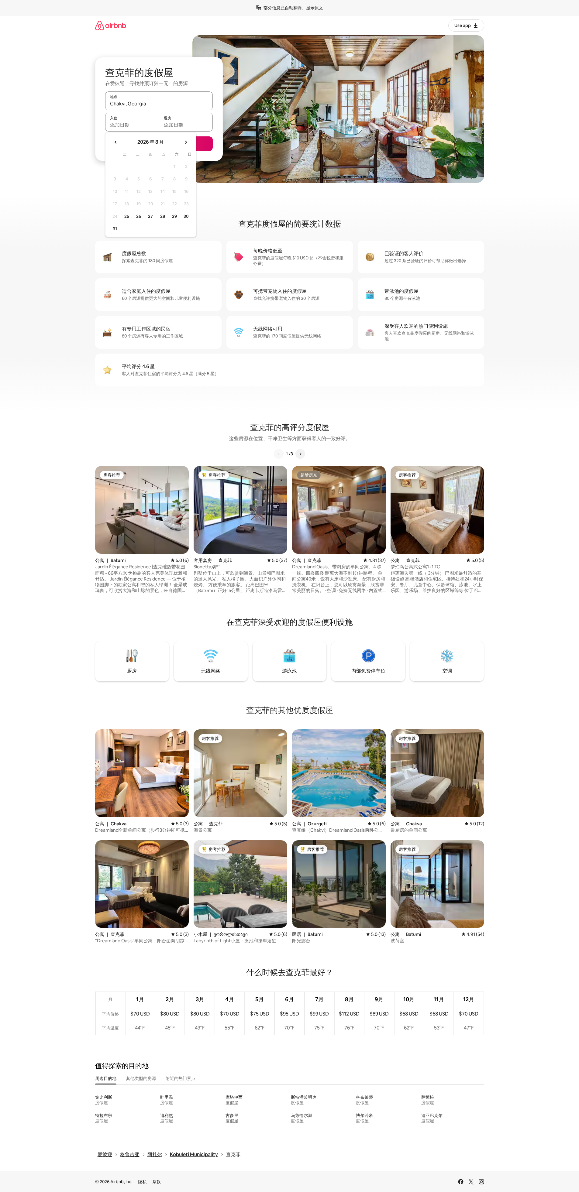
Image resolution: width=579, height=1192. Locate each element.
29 (174, 216)
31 (115, 228)
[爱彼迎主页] (110, 25)
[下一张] (300, 454)
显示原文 (314, 8)
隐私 (142, 1181)
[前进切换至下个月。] (186, 142)
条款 (156, 1181)
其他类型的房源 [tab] (141, 1078)
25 (126, 216)
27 (150, 216)
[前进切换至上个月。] (116, 142)
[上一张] (279, 454)
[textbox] (132, 124)
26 (138, 216)
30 (186, 216)
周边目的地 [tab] (105, 1078)
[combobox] (159, 103)
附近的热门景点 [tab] (180, 1078)
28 (162, 216)
